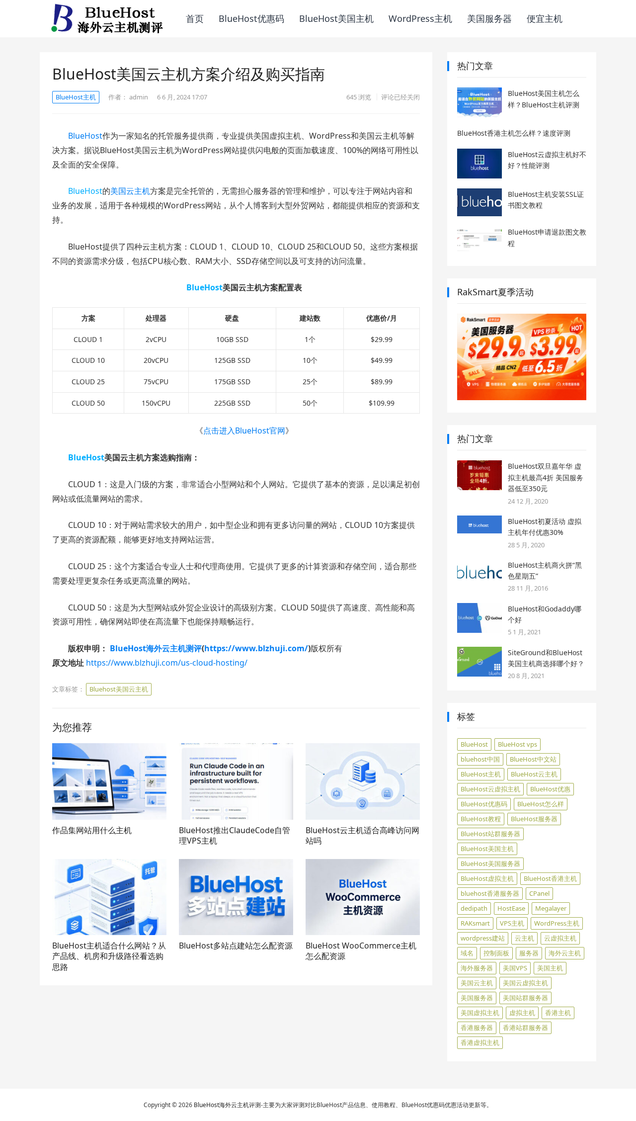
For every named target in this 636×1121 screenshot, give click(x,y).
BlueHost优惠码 (251, 18)
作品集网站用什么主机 (92, 830)
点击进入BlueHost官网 (244, 430)
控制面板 (496, 953)
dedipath (474, 908)
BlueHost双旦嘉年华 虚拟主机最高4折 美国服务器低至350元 (545, 477)
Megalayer (550, 908)
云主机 (524, 938)
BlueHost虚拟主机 (487, 878)
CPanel (539, 893)
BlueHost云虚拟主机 (490, 788)
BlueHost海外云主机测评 (156, 648)
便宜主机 (544, 18)
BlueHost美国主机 (336, 18)
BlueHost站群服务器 (490, 833)
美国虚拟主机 (480, 1012)
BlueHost (85, 135)
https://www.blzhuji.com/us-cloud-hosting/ (166, 662)
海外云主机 (565, 953)
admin (138, 96)
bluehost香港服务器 (490, 893)
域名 (467, 953)
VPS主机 (512, 923)
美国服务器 (489, 18)
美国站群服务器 (525, 997)
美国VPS (515, 967)
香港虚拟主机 (480, 1042)
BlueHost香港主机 (550, 878)
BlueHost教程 (481, 818)
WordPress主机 (420, 18)
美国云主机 (130, 190)
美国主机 (550, 967)
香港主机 (558, 1012)
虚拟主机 (522, 1012)
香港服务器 (477, 1027)
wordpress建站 (483, 938)
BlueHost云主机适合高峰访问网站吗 (362, 836)
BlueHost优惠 (550, 788)
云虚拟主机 (560, 938)
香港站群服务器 (525, 1027)
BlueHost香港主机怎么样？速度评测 (513, 133)
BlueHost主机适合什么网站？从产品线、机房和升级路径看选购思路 (109, 956)
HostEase (511, 908)
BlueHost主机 (76, 96)
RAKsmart (475, 923)
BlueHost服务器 (534, 818)
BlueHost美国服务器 (490, 863)
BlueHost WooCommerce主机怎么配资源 (361, 951)
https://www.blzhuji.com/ (256, 648)
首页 (195, 18)
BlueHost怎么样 (540, 803)
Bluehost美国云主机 (118, 689)
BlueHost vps (517, 744)
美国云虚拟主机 (525, 982)
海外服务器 (477, 967)
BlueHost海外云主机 (221, 1105)
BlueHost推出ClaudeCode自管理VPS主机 (234, 836)
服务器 (529, 953)
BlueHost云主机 (534, 774)
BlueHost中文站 (533, 759)
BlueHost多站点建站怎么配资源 (236, 945)
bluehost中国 (480, 759)
